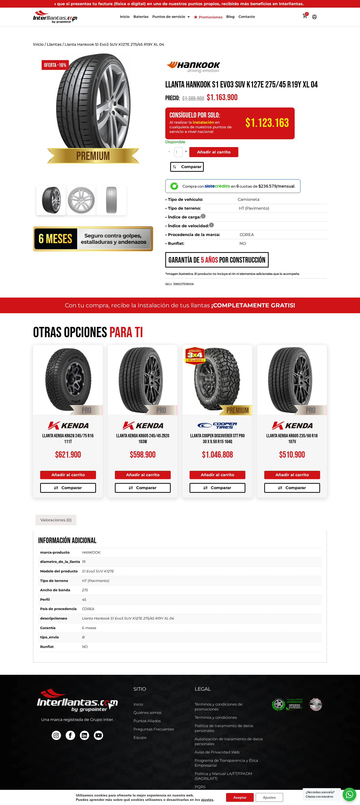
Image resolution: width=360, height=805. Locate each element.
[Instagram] (56, 735)
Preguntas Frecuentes (153, 729)
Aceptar (239, 797)
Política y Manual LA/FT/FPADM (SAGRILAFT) (223, 776)
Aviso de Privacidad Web (217, 752)
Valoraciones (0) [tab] (56, 520)
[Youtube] (98, 735)
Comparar (191, 166)
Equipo (139, 737)
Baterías (140, 16)
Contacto (247, 16)
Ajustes (269, 797)
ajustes (207, 800)
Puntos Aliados (147, 721)
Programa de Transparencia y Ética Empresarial (226, 763)
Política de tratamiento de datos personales (224, 728)
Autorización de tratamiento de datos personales (229, 741)
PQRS (200, 786)
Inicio (125, 16)
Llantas (54, 44)
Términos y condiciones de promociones (218, 706)
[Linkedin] (84, 735)
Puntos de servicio (168, 16)
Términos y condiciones (216, 717)
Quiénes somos (147, 712)
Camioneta (248, 199)
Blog (230, 16)
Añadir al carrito (213, 152)
